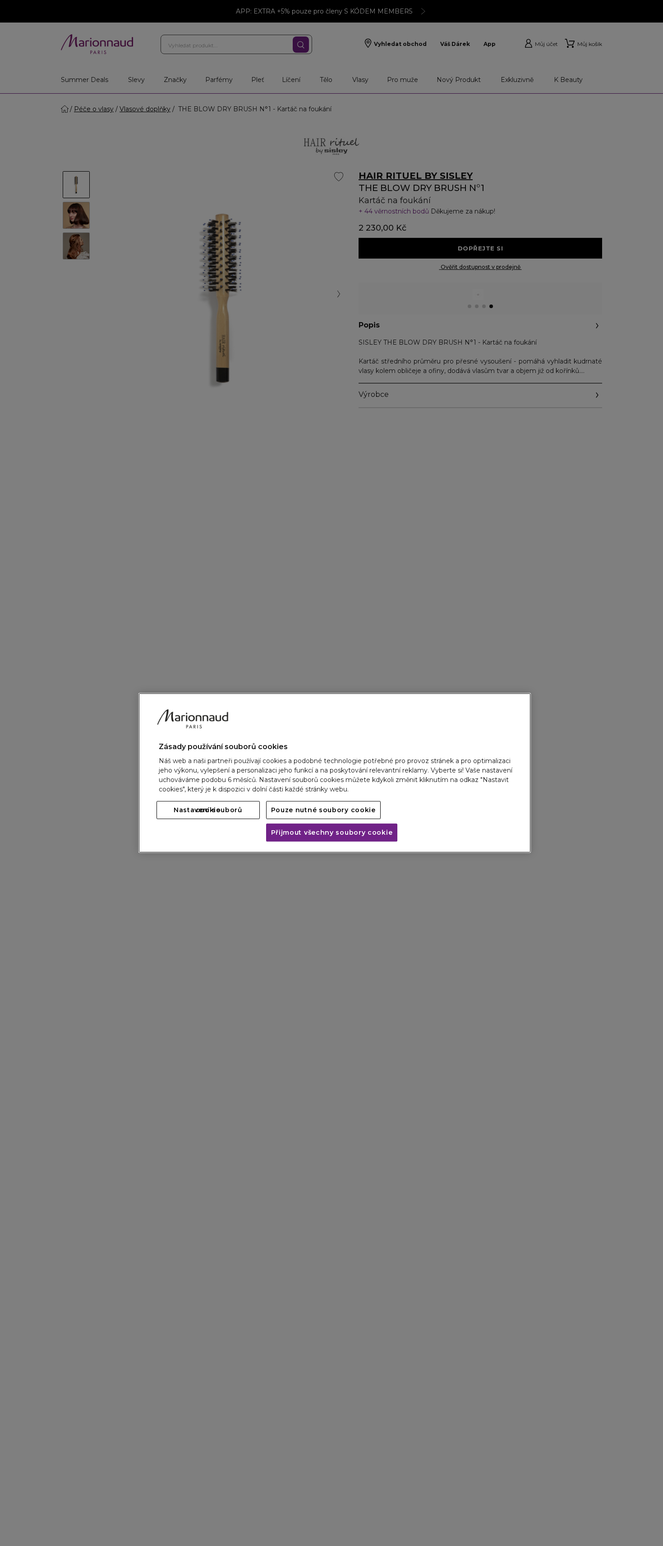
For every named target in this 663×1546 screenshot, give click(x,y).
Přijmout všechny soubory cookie (332, 833)
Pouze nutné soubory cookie (323, 810)
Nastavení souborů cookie (208, 810)
